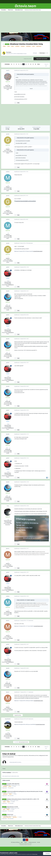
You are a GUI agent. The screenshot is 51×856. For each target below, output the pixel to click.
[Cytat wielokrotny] (15, 103)
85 (8, 519)
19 (33, 64)
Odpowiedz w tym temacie (41, 58)
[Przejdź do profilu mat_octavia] (47, 799)
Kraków (7, 152)
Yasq (8, 505)
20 (35, 64)
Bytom (8, 190)
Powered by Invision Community (25, 844)
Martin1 (7, 548)
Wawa (8, 286)
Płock (8, 89)
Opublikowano (21, 70)
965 (7, 304)
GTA (28, 843)
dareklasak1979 (7, 785)
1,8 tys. (8, 280)
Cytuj (18, 102)
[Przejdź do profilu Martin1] (7, 554)
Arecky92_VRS (7, 808)
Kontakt (38, 842)
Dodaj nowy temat (27, 58)
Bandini (7, 290)
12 (16, 64)
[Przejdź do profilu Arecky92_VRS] (47, 807)
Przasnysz (8, 737)
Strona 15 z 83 (46, 65)
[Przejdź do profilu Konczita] (47, 814)
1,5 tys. (8, 732)
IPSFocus (18, 842)
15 (23, 64)
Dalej (38, 64)
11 (13, 64)
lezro (5, 792)
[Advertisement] (25, 21)
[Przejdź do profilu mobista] (7, 177)
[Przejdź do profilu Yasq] (7, 512)
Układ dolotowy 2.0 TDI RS (12, 806)
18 (30, 64)
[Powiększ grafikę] (25, 201)
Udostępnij (35, 53)
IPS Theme (13, 842)
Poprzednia (7, 64)
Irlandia (7, 309)
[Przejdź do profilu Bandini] (7, 297)
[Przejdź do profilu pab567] (7, 273)
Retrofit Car (21, 843)
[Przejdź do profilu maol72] (7, 76)
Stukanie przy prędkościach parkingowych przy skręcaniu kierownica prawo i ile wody (24, 791)
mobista (7, 171)
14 (21, 64)
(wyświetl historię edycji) (37, 251)
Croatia (25, 843)
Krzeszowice (7, 524)
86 (8, 84)
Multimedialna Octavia (21, 53)
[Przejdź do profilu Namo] (3, 53)
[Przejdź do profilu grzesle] (7, 140)
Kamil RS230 (7, 718)
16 (25, 64)
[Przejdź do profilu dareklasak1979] (47, 784)
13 (18, 64)
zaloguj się (41, 755)
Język (22, 842)
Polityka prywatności (32, 842)
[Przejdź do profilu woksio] (47, 791)
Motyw (25, 842)
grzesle (28, 74)
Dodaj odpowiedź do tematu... (15, 762)
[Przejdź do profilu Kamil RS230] (7, 725)
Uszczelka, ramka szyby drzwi (13, 783)
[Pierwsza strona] (3, 64)
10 (11, 64)
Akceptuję (47, 853)
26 (8, 185)
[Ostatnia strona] (42, 64)
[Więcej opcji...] (47, 70)
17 (28, 64)
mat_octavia (6, 800)
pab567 (28, 137)
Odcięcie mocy (10, 814)
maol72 (7, 70)
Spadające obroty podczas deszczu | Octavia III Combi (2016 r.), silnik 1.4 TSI (23, 799)
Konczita (5, 815)
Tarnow (7, 567)
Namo (10, 52)
